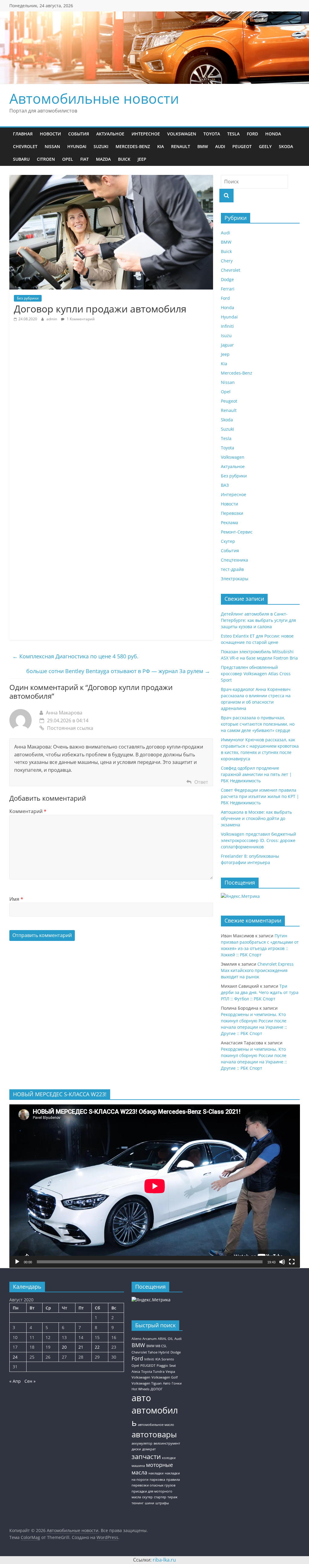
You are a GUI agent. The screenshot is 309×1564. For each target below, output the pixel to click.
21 (80, 1347)
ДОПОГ (157, 1389)
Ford (252, 134)
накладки (156, 1473)
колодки (169, 1458)
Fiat (84, 159)
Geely (265, 146)
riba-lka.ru (164, 1559)
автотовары (154, 1434)
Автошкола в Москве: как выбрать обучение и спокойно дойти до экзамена (256, 818)
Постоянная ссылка (70, 728)
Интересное (146, 134)
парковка (157, 1479)
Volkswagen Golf (164, 1377)
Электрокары (234, 578)
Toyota (211, 134)
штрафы (162, 1503)
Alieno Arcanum (144, 1339)
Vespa (170, 1371)
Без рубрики (28, 298)
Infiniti (227, 326)
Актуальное (110, 134)
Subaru (21, 159)
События (78, 134)
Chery (227, 261)
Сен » (30, 1381)
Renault (180, 146)
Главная (23, 134)
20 (64, 1347)
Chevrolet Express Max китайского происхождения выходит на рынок (257, 970)
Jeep (142, 159)
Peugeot (242, 146)
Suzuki (101, 146)
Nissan (52, 146)
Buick (124, 159)
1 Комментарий (80, 318)
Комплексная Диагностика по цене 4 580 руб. (75, 656)
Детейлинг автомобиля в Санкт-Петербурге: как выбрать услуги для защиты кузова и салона (258, 620)
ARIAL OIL (165, 1339)
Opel (67, 159)
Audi (220, 146)
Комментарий (27, 811)
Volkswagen (181, 134)
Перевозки (232, 513)
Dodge (227, 279)
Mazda (103, 159)
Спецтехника (234, 560)
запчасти (146, 1456)
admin (52, 318)
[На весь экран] (292, 1262)
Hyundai (76, 146)
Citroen (46, 159)
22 (97, 1347)
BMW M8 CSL (156, 1346)
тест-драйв (232, 569)
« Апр (15, 1381)
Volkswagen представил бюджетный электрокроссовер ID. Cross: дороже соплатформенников (258, 840)
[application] (154, 1186)
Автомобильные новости (94, 98)
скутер (147, 1497)
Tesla (233, 134)
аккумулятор (142, 1443)
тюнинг (138, 1503)
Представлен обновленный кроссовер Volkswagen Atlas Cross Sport (256, 673)
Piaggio (162, 1365)
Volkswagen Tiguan (147, 1383)
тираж (172, 1497)
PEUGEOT (147, 1365)
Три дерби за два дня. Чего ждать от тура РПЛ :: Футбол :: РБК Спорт (259, 992)
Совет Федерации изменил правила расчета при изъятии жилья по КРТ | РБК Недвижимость (260, 796)
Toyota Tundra (152, 1371)
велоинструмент (167, 1443)
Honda (273, 134)
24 (15, 1357)
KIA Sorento (164, 1359)
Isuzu (226, 335)
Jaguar (227, 345)
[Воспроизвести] (17, 1262)
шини (149, 1503)
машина (138, 1466)
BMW (202, 146)
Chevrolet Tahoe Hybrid (150, 1352)
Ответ (201, 782)
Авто (166, 1383)
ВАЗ (225, 485)
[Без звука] (282, 1262)
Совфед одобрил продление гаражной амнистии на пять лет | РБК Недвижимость (256, 774)
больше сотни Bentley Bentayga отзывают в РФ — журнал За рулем (118, 671)
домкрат (149, 1449)
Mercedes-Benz (133, 146)
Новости (50, 134)
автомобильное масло (156, 1425)
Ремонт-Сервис (237, 532)
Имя (16, 899)
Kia (160, 146)
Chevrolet (25, 146)
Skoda (286, 146)
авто (141, 1398)
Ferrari (227, 289)
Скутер (228, 541)
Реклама (229, 522)
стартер (160, 1497)
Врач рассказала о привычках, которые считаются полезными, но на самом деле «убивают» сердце (258, 724)
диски (136, 1449)
